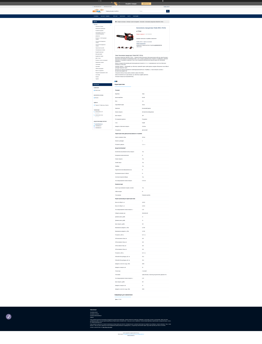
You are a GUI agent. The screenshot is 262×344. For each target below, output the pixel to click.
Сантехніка (98, 64)
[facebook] (115, 81)
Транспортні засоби (100, 47)
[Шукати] (168, 11)
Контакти (122, 16)
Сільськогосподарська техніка (100, 42)
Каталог (95, 24)
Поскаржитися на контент (128, 334)
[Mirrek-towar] (98, 12)
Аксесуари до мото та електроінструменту (100, 33)
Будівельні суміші (99, 56)
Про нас (115, 16)
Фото (129, 16)
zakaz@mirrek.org (99, 123)
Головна (96, 16)
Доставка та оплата (94, 313)
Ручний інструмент (99, 30)
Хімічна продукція (99, 68)
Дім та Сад (98, 58)
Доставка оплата (94, 312)
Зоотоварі (98, 74)
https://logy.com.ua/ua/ (107, 327)
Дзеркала (98, 35)
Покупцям (135, 16)
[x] (116, 81)
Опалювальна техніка (100, 49)
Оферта (92, 317)
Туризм (97, 78)
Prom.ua (137, 332)
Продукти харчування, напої (102, 72)
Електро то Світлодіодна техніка (101, 39)
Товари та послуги (121, 21)
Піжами (97, 76)
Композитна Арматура (100, 28)
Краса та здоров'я (100, 70)
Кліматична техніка (100, 62)
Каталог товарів (105, 16)
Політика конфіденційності (95, 315)
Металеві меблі (99, 54)
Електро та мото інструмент (133, 21)
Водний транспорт (100, 52)
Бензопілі (142, 21)
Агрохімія (98, 66)
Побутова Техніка (99, 26)
